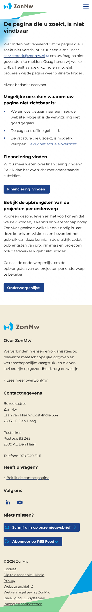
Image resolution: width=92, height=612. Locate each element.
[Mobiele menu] (86, 6)
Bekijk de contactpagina (27, 478)
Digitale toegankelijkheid (24, 575)
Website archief (16, 586)
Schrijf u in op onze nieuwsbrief (41, 527)
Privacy (9, 580)
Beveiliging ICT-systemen (24, 598)
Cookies (10, 569)
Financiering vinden (26, 189)
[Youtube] (20, 502)
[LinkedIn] (8, 502)
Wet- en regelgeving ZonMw (27, 592)
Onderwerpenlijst (24, 288)
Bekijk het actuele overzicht (52, 144)
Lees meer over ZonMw (27, 380)
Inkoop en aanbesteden (23, 604)
